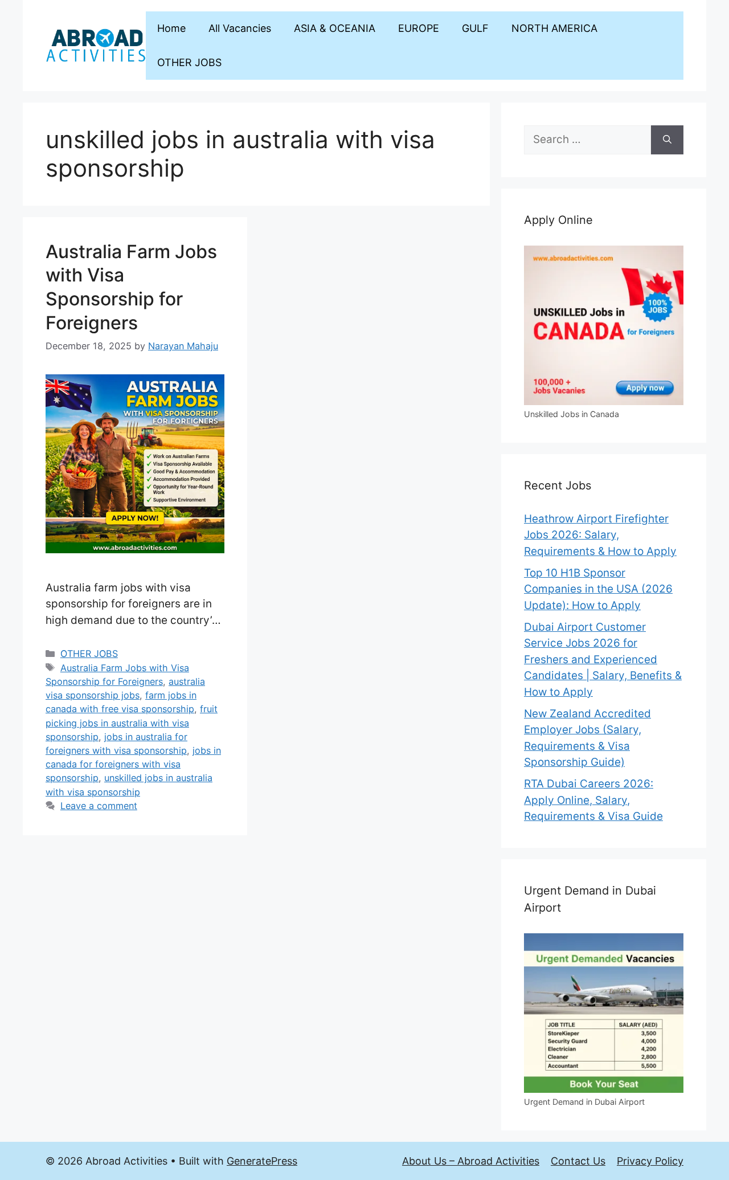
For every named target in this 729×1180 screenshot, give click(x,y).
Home (171, 28)
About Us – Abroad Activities (470, 1161)
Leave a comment (98, 805)
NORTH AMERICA (554, 28)
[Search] (667, 139)
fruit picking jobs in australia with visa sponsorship (132, 722)
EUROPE (418, 28)
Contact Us (578, 1161)
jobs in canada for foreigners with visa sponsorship (133, 764)
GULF (475, 28)
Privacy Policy (650, 1161)
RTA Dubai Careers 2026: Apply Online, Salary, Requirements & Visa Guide (593, 800)
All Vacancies (239, 28)
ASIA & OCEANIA (334, 28)
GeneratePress (262, 1161)
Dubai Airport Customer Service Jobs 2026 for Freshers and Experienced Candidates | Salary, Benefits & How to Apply (603, 659)
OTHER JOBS (189, 62)
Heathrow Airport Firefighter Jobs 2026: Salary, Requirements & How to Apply (600, 535)
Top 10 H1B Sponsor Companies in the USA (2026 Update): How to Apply (598, 589)
